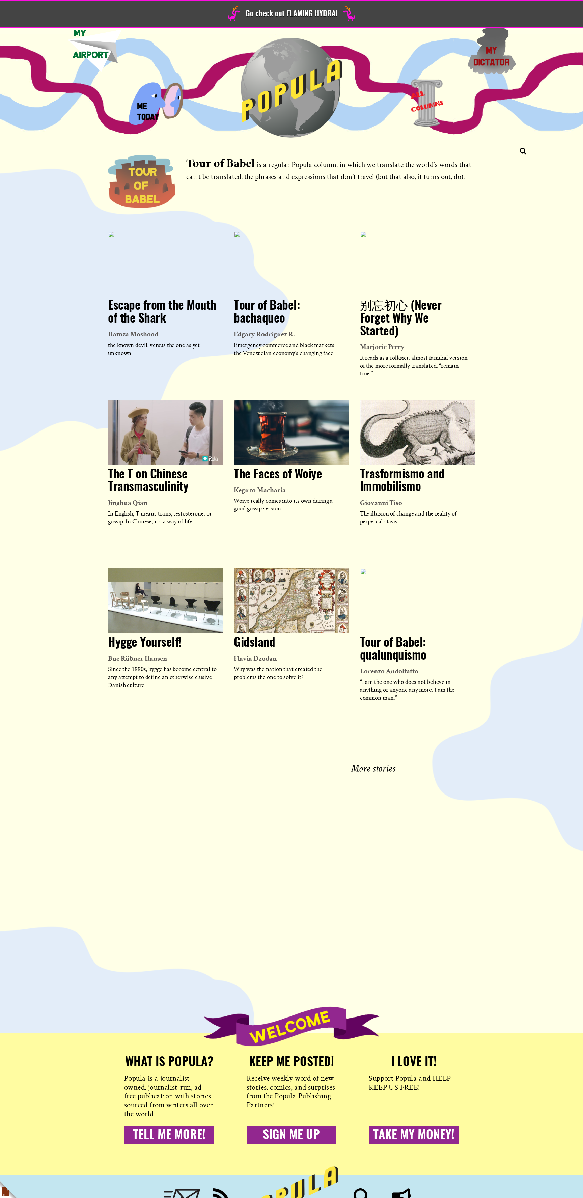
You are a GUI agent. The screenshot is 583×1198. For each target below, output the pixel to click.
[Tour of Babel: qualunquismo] (417, 600)
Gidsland (254, 643)
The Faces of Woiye (278, 475)
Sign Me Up (291, 1135)
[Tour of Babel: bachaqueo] (291, 263)
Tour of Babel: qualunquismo (393, 649)
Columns (427, 103)
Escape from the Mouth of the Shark (162, 312)
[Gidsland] (291, 600)
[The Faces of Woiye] (291, 432)
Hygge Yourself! (145, 643)
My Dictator (492, 50)
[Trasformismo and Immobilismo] (417, 432)
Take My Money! (413, 1135)
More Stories (374, 767)
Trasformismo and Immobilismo (402, 481)
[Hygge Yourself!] (165, 600)
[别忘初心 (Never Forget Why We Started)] (417, 263)
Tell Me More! (169, 1135)
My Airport (95, 50)
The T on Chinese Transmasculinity (148, 481)
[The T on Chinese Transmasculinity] (165, 432)
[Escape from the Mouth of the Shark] (165, 263)
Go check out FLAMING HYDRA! (291, 14)
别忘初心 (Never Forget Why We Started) (401, 319)
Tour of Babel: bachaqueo (267, 312)
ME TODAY (156, 103)
